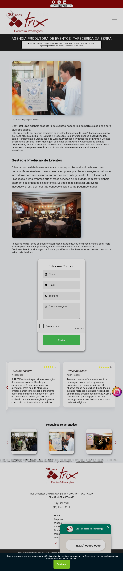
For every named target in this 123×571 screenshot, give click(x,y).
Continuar (61, 564)
